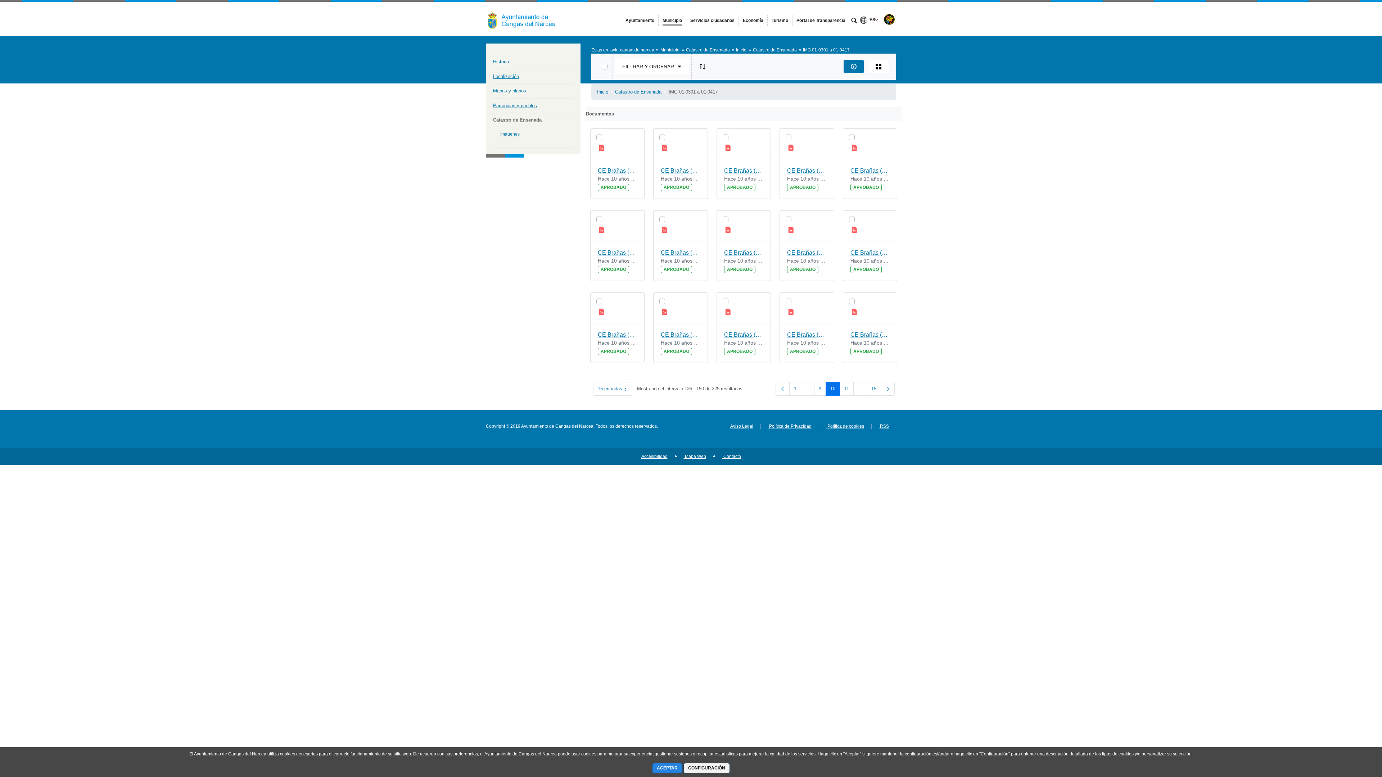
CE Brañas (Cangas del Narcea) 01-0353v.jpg (807, 171)
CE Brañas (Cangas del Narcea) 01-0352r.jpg (870, 335)
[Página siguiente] (888, 389)
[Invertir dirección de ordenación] (702, 66)
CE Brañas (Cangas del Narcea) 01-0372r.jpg (617, 335)
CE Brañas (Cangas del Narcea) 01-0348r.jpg (680, 171)
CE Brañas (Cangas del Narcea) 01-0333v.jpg (680, 253)
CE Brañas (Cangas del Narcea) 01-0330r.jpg (680, 335)
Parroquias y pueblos (515, 105)
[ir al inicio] (1353, 734)
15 (876, 390)
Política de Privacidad (790, 426)
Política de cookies (845, 426)
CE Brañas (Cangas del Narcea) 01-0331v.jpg (870, 171)
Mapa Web (695, 456)
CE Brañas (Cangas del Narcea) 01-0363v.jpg (617, 253)
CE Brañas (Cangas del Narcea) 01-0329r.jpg (617, 171)
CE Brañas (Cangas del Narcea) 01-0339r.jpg (744, 171)
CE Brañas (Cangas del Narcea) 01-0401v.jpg (807, 335)
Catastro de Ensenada (517, 120)
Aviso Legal (741, 426)
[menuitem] (640, 20)
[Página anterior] (783, 389)
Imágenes (510, 134)
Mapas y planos (509, 91)
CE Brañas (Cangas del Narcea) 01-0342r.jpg (744, 253)
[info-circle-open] (854, 66)
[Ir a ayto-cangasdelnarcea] (525, 18)
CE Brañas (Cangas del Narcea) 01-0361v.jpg (807, 253)
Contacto (731, 456)
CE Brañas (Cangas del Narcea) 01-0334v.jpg (870, 253)
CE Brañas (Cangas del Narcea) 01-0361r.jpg (744, 335)
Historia (501, 61)
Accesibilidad (654, 456)
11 (849, 390)
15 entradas (615, 390)
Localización (506, 76)
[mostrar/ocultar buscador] (854, 21)
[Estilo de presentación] (878, 66)
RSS (884, 426)
